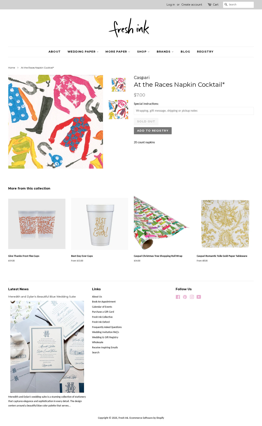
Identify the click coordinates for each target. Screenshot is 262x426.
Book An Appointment (104, 302)
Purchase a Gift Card (103, 312)
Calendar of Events (102, 307)
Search (95, 352)
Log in (170, 4)
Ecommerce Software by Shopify (146, 418)
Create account (191, 4)
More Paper (116, 51)
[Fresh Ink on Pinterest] (185, 298)
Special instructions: (146, 103)
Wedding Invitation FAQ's (105, 332)
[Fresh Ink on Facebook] (178, 298)
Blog (185, 51)
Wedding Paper (82, 51)
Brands (164, 51)
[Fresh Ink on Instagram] (192, 298)
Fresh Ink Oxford (101, 322)
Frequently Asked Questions (107, 327)
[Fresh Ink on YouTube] (199, 298)
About (55, 51)
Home (11, 67)
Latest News (18, 289)
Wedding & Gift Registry (105, 337)
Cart (215, 4)
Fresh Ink (123, 418)
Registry (205, 51)
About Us (97, 297)
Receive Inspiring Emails (105, 347)
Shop (142, 51)
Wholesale (97, 342)
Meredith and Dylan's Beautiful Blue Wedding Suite (42, 296)
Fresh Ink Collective (102, 317)
